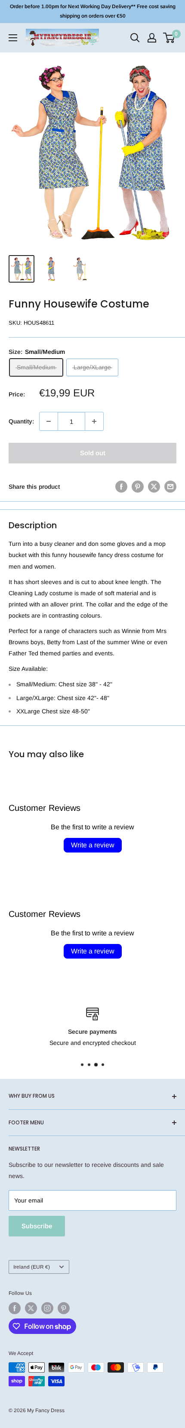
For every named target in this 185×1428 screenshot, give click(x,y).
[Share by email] (170, 487)
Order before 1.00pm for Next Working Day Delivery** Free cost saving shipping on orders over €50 (93, 11)
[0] (169, 38)
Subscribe (37, 1226)
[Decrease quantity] (49, 421)
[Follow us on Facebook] (15, 1308)
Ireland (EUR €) (31, 1267)
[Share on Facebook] (121, 487)
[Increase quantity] (94, 421)
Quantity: (21, 421)
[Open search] (135, 38)
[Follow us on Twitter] (31, 1308)
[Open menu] (13, 37)
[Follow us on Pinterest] (64, 1308)
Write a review (92, 845)
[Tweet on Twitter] (154, 487)
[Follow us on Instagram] (47, 1308)
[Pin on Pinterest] (138, 487)
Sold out (92, 453)
